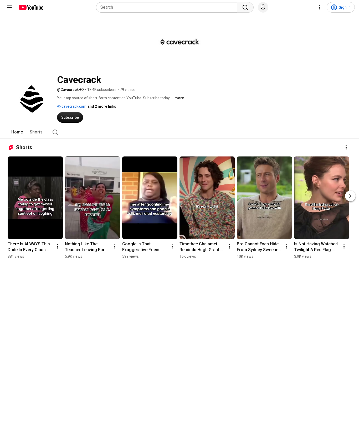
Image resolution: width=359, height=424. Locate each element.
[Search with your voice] (263, 7)
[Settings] (319, 7)
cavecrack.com (73, 106)
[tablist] (179, 132)
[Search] (245, 7)
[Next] (350, 196)
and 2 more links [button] (102, 106)
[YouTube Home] (31, 7)
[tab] (17, 132)
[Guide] (9, 7)
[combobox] (168, 7)
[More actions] (346, 147)
